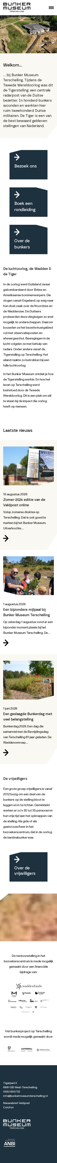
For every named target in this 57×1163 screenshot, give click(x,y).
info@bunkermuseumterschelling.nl (25, 1096)
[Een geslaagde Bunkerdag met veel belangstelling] (28, 680)
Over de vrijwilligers (24, 871)
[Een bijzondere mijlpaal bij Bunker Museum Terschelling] (28, 575)
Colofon (8, 1107)
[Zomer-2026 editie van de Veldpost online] (28, 465)
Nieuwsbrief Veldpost (16, 1103)
